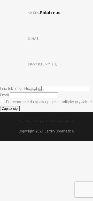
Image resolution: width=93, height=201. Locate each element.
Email (4, 95)
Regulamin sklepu (31, 121)
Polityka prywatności (60, 121)
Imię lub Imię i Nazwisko (20, 88)
